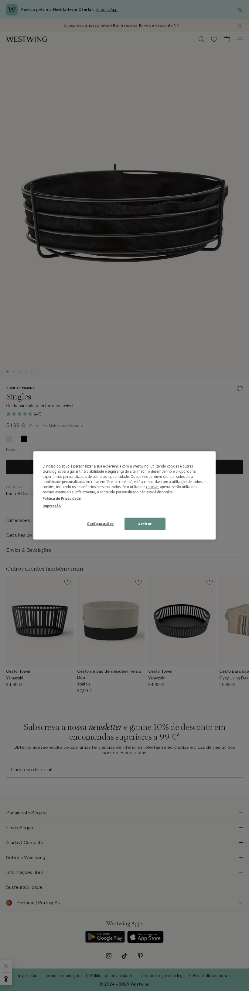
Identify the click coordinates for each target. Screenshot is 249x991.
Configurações (100, 523)
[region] (124, 495)
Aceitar (145, 523)
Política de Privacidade (62, 498)
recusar (152, 487)
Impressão (52, 506)
